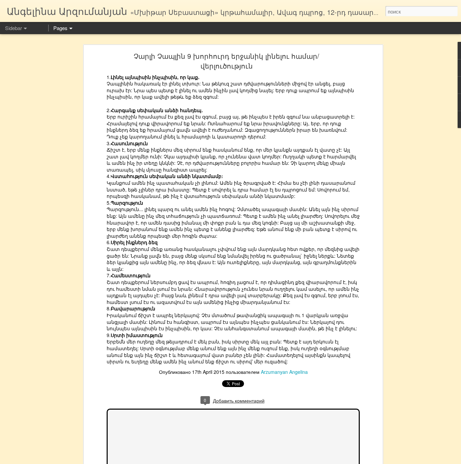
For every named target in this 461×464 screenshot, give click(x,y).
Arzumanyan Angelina (284, 371)
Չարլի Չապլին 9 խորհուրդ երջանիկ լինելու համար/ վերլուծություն (226, 61)
